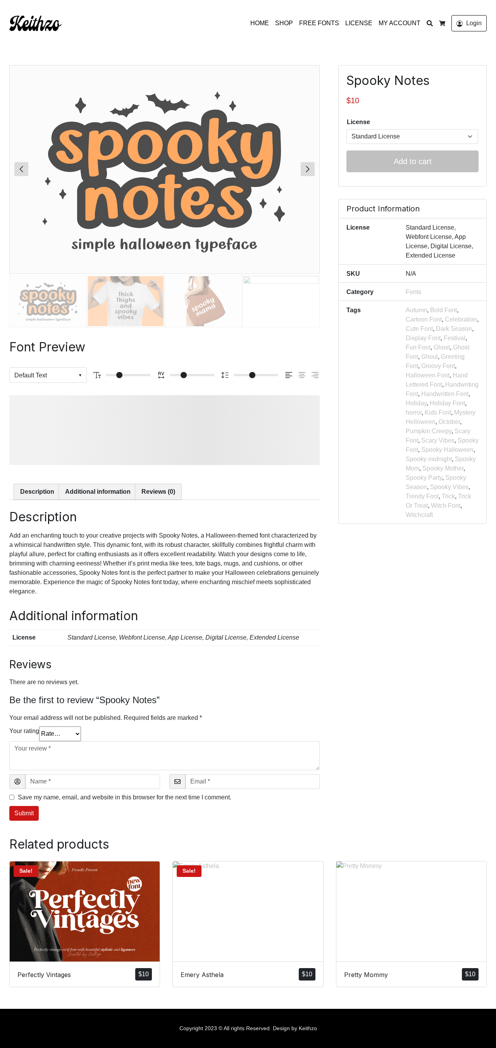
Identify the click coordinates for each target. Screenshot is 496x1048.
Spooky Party (424, 477)
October (449, 422)
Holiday (416, 403)
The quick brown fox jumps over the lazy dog (147, 429)
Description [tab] (37, 491)
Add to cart (413, 161)
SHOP (284, 23)
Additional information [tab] (98, 491)
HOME (259, 23)
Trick (448, 496)
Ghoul (429, 356)
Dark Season (454, 328)
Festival (454, 338)
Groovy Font (438, 366)
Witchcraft (419, 515)
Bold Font (443, 310)
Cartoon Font (424, 319)
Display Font (423, 338)
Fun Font (418, 347)
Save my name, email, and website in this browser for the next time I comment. (124, 797)
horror (414, 412)
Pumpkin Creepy (428, 431)
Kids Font (438, 412)
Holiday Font (447, 403)
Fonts (413, 292)
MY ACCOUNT (399, 23)
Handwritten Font (444, 394)
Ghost (442, 347)
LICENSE (358, 23)
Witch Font (445, 505)
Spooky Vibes (449, 487)
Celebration (461, 319)
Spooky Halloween (447, 449)
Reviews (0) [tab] (158, 491)
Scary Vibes (438, 440)
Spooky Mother (442, 468)
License (358, 122)
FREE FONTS (319, 23)
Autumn (416, 310)
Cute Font (419, 328)
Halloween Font (428, 375)
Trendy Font (422, 496)
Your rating (24, 731)
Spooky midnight (429, 459)
